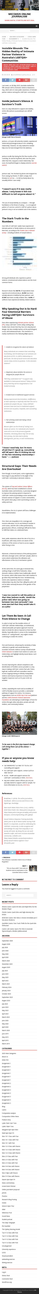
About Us (5, 1057)
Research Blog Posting (9, 1199)
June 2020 (5, 1020)
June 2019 (5, 1034)
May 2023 (5, 1010)
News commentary (8, 1183)
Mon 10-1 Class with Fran (10, 1136)
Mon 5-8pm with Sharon (10, 1173)
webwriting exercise (8, 1259)
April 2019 (5, 1040)
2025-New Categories (17, 37)
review (4, 1203)
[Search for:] (19, 31)
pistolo (4, 1193)
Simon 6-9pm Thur (8, 1206)
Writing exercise (7, 1262)
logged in (13, 889)
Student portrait (7, 1219)
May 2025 (5, 977)
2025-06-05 (7, 75)
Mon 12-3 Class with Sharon (11, 1146)
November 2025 (7, 964)
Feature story (6, 1120)
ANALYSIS (5, 1060)
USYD (4, 1253)
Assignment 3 (6, 1090)
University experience (9, 1249)
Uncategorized (6, 1246)
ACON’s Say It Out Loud (23, 695)
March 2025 (6, 984)
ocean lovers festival (8, 1186)
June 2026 (5, 951)
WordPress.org (7, 1282)
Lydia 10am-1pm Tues (9, 1123)
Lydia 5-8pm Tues (8, 1126)
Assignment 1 (6, 1063)
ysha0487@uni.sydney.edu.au (22, 75)
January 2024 (6, 990)
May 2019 (5, 1037)
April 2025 (5, 981)
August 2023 (6, 1000)
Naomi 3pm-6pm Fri (8, 1179)
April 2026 (5, 957)
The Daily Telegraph (8, 1223)
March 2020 (6, 1030)
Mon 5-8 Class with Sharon (10, 1166)
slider (3, 1209)
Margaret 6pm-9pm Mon (10, 1130)
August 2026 (6, 944)
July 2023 (5, 1004)
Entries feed (6, 1275)
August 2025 (6, 967)
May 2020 (5, 1024)
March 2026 (6, 961)
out (11, 178)
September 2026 (7, 941)
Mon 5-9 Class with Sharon (10, 1176)
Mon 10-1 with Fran (8, 1143)
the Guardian (6, 1226)
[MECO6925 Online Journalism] (19, 9)
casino (4, 1110)
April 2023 (5, 1014)
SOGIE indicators (7, 652)
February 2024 (6, 987)
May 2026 (5, 954)
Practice (4, 1196)
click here (29, 778)
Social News (6, 1216)
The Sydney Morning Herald (11, 1229)
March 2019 (6, 1044)
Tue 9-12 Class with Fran (10, 1233)
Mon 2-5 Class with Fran (10, 1156)
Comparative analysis (9, 1113)
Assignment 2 (6, 1083)
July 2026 (5, 947)
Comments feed (7, 1279)
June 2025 (5, 974)
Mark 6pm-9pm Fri (8, 1133)
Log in (4, 1272)
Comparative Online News (10, 1116)
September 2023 (7, 997)
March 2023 (6, 1017)
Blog (3, 1106)
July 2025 (5, 971)
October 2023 (6, 994)
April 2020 (5, 1027)
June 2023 (5, 1007)
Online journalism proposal (10, 1189)
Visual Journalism (7, 1256)
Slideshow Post (7, 1213)
